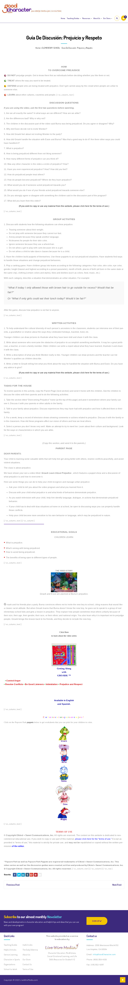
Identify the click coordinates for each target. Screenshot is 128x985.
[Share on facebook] (15, 875)
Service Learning (10, 954)
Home (63, 18)
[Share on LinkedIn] (23, 875)
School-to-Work (10, 969)
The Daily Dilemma (30, 949)
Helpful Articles (10, 949)
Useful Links (27, 945)
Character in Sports (12, 959)
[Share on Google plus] (31, 875)
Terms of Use (28, 969)
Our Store (107, 18)
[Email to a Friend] (40, 875)
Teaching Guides (73, 18)
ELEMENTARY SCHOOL (51, 48)
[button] (123, 18)
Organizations (9, 964)
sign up (96, 921)
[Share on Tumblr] (27, 875)
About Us (97, 18)
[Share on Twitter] (19, 875)
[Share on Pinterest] (36, 875)
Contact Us (27, 964)
